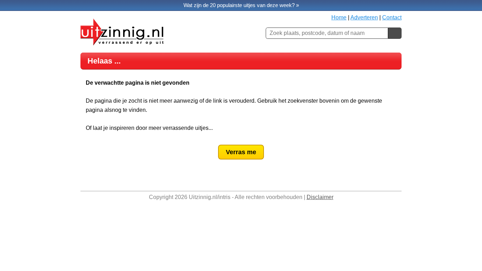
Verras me (241, 152)
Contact (392, 17)
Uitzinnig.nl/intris (209, 197)
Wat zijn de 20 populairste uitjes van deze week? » (241, 5)
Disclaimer (320, 197)
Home (339, 17)
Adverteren (364, 17)
